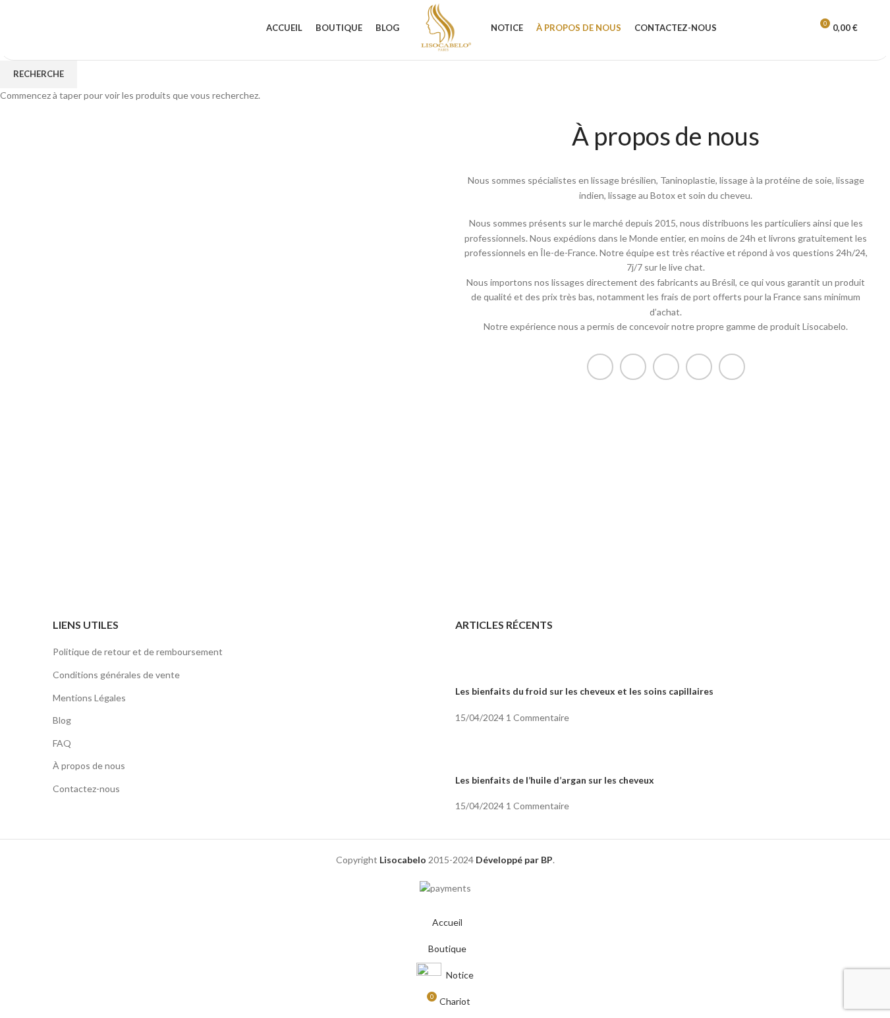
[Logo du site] (445, 26)
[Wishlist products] (61, 28)
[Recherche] (37, 28)
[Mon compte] (795, 28)
